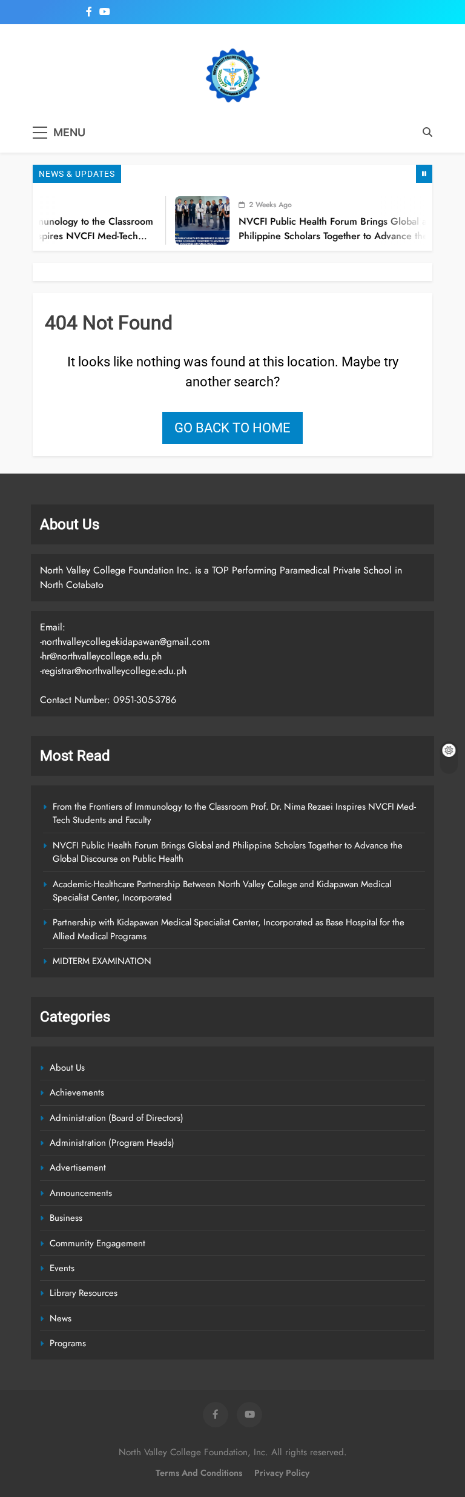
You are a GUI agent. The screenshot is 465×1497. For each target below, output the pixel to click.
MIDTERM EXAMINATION (102, 961)
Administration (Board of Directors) (116, 1118)
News (60, 1318)
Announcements (81, 1193)
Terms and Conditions (199, 1473)
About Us (67, 1067)
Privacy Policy (281, 1473)
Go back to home (232, 427)
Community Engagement (97, 1243)
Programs (68, 1343)
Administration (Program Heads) (112, 1142)
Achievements (77, 1092)
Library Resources (83, 1293)
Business (66, 1217)
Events (62, 1268)
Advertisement (78, 1167)
